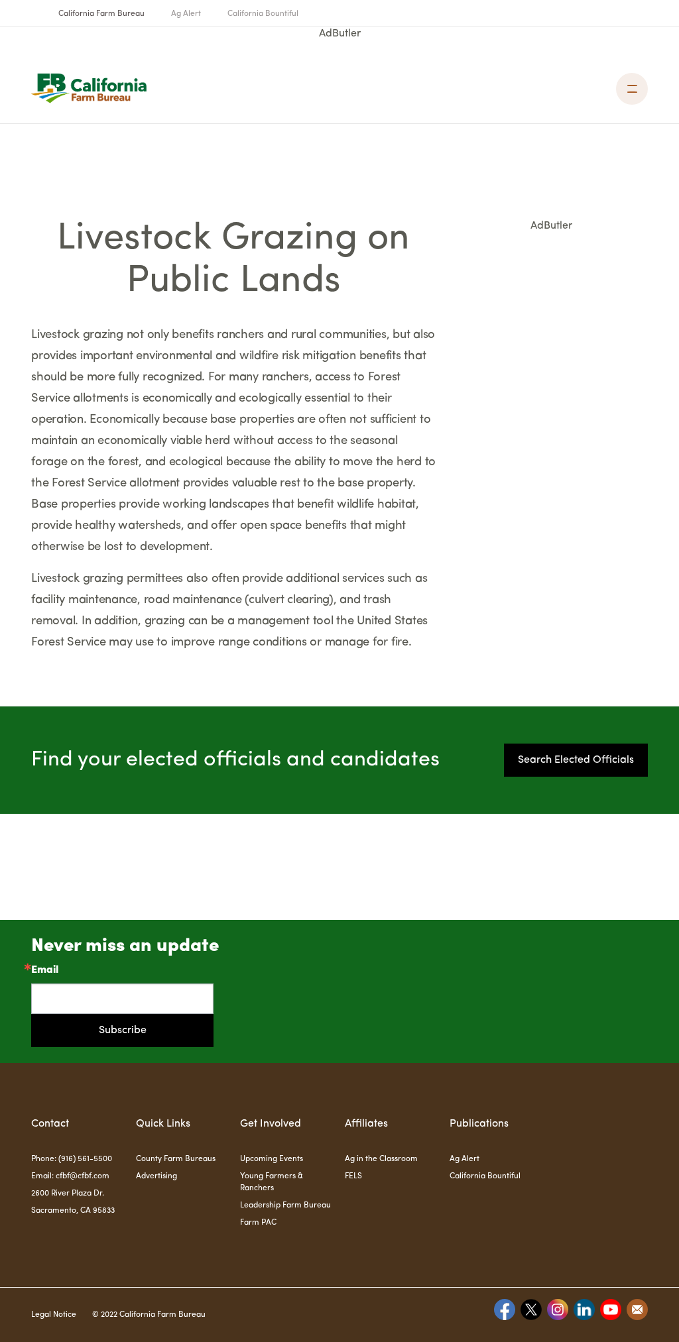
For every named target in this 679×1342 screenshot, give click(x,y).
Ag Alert (186, 14)
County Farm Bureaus (176, 1159)
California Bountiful (262, 14)
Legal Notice (53, 1315)
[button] (632, 89)
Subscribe (123, 1030)
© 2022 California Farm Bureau (149, 1315)
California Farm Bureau (101, 14)
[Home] (89, 88)
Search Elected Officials (576, 760)
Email (44, 970)
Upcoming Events (271, 1159)
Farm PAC (258, 1223)
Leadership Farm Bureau (285, 1205)
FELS (353, 1176)
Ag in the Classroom (381, 1159)
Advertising (156, 1176)
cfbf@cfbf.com (82, 1176)
